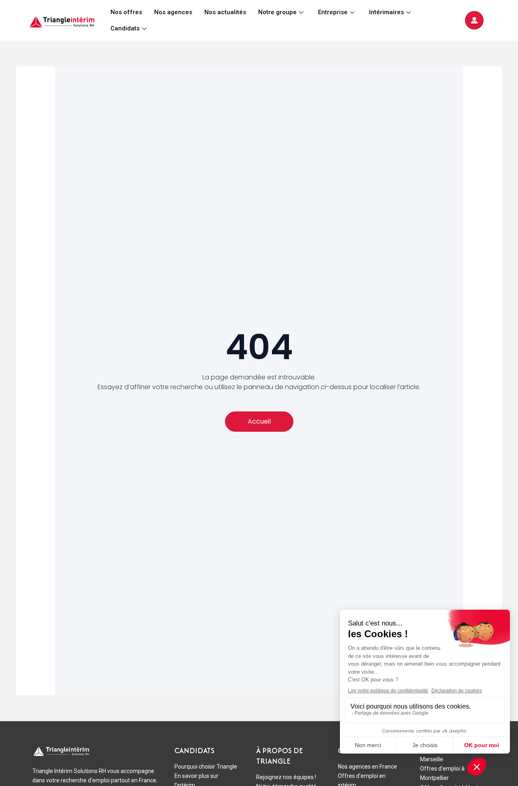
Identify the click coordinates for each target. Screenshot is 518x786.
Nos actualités (225, 12)
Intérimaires (386, 12)
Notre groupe (277, 12)
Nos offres (126, 12)
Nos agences (173, 12)
